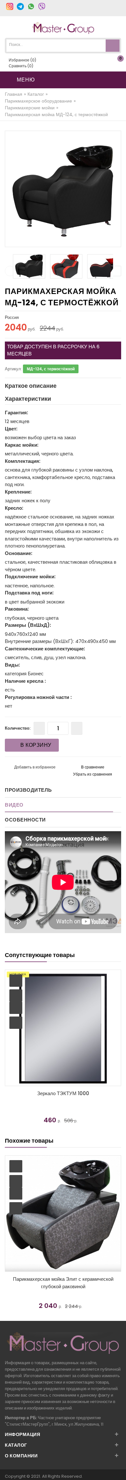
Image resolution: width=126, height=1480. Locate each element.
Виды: (12, 664)
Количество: (17, 728)
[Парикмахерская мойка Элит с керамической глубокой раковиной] (63, 1213)
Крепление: (18, 491)
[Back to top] (119, 1468)
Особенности (25, 819)
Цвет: (11, 428)
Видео (14, 804)
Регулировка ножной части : (38, 697)
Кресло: (14, 508)
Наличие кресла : (25, 681)
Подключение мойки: (30, 576)
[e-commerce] (63, 27)
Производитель (28, 790)
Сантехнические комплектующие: (45, 648)
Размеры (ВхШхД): (28, 625)
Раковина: (17, 608)
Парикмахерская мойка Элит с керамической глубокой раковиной (63, 1283)
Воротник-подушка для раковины (66, 1093)
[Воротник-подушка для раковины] (66, 1028)
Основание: (18, 553)
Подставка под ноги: (29, 592)
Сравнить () (20, 66)
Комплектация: (22, 461)
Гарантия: (16, 412)
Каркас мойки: (21, 444)
